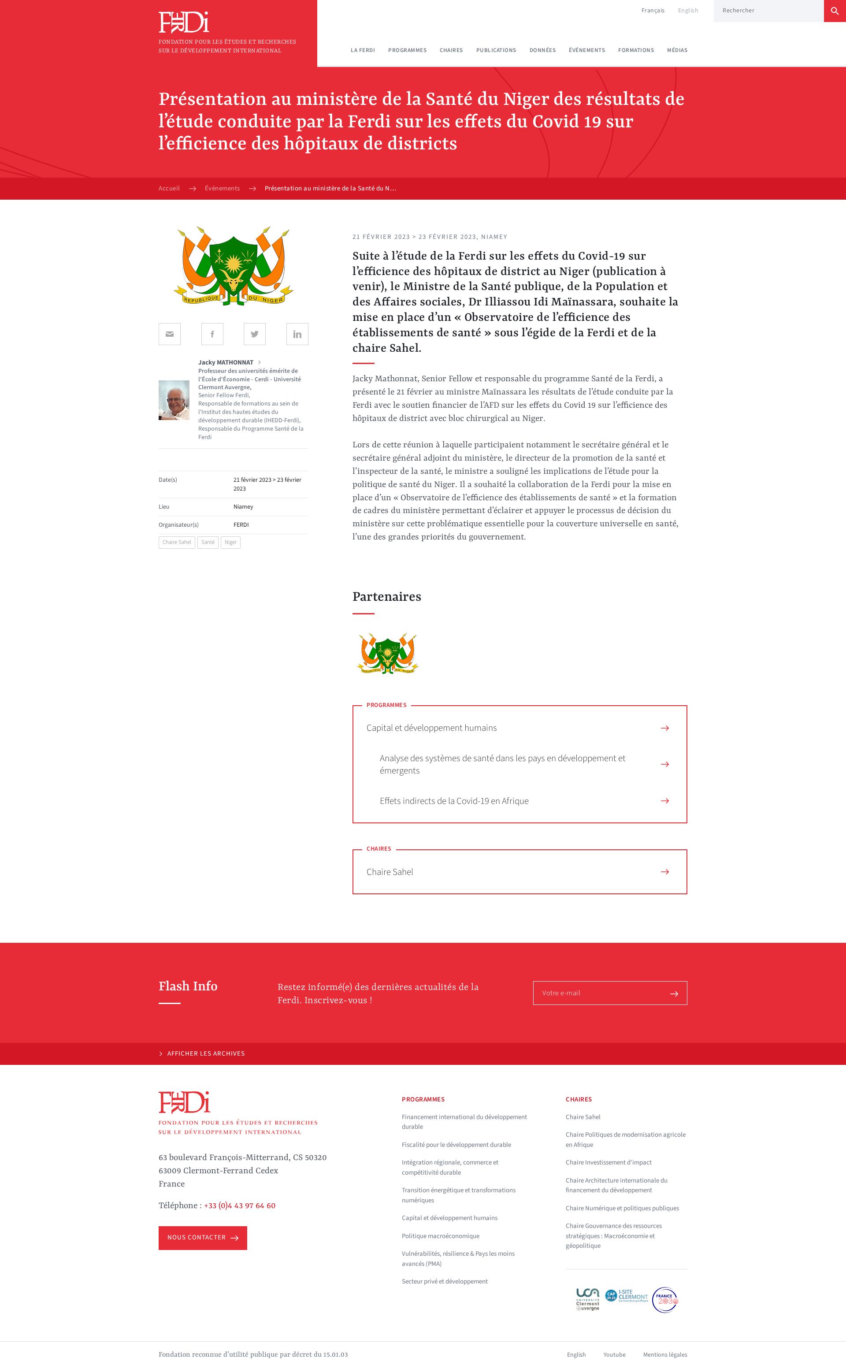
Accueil (169, 188)
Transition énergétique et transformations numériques (459, 1195)
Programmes (407, 50)
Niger (231, 542)
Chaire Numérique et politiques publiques (622, 1208)
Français (653, 10)
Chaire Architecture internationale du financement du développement (617, 1185)
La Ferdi (363, 50)
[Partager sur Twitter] (255, 334)
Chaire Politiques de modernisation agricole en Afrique (626, 1140)
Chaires (451, 50)
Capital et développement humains (432, 727)
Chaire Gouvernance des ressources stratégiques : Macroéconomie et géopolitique (614, 1235)
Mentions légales (665, 1354)
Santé (208, 542)
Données (543, 50)
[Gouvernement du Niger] (387, 653)
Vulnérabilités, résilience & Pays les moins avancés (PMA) (458, 1259)
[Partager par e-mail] (170, 334)
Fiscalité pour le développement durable (456, 1145)
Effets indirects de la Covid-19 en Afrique (454, 800)
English (688, 10)
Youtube (615, 1354)
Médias (677, 50)
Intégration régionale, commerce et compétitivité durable (450, 1167)
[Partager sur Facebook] (212, 334)
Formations (636, 50)
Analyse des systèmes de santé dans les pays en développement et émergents (503, 764)
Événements (587, 50)
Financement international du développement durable (464, 1122)
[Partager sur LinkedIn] (297, 334)
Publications (496, 50)
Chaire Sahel (177, 542)
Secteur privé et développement (445, 1281)
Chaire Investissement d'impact (609, 1162)
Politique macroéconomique (440, 1236)
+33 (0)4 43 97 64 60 (240, 1206)
